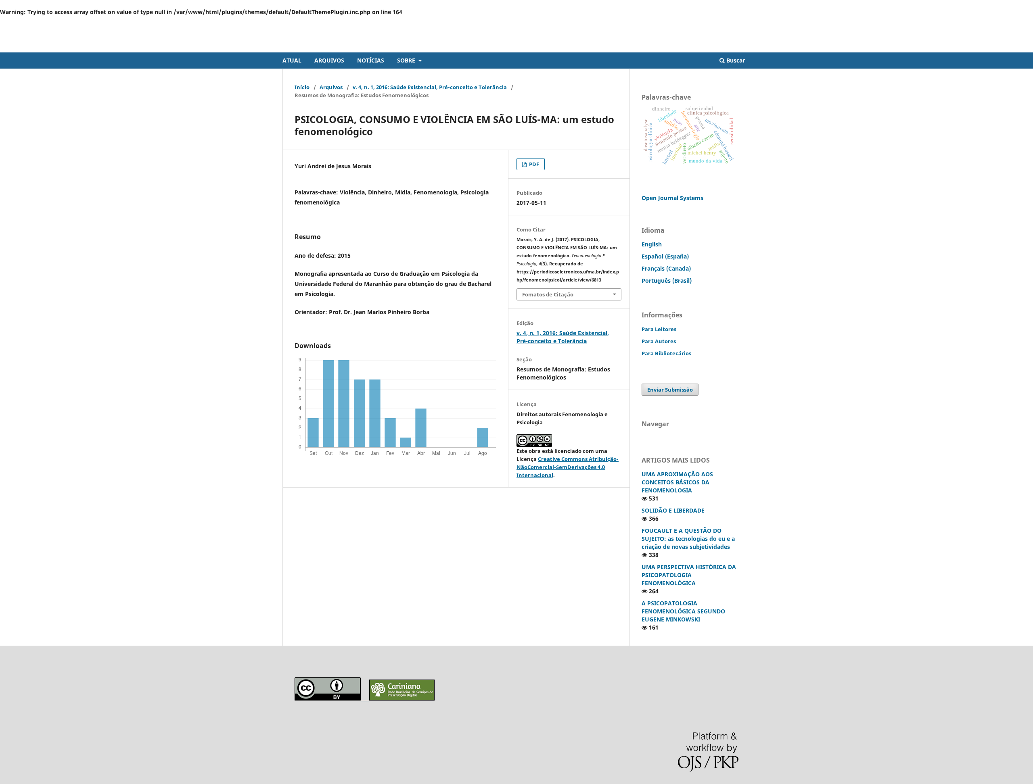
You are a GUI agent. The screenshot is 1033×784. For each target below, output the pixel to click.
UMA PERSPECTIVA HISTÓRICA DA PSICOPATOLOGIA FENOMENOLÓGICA (689, 575)
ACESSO (741, 22)
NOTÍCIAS (370, 60)
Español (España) (665, 256)
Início (302, 87)
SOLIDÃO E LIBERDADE (673, 510)
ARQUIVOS (329, 60)
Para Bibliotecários (666, 353)
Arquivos (331, 87)
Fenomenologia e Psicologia (349, 46)
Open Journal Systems (672, 198)
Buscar (735, 60)
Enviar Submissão (670, 389)
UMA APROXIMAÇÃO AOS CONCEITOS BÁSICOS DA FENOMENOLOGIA (677, 482)
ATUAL (291, 60)
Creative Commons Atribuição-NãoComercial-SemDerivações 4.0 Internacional (567, 467)
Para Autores (659, 341)
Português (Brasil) (667, 280)
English (652, 244)
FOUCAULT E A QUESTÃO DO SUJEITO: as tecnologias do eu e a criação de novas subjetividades (688, 538)
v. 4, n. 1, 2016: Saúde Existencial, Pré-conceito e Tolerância (430, 87)
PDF (533, 164)
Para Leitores (659, 329)
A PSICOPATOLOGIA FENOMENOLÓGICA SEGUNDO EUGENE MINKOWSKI (683, 611)
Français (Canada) (666, 268)
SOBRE (407, 60)
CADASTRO (708, 22)
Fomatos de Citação (547, 294)
